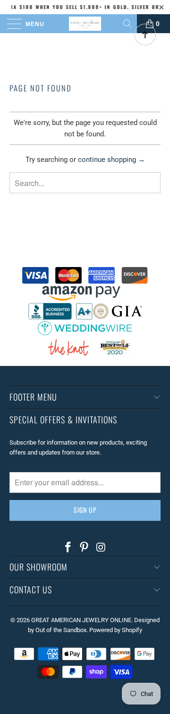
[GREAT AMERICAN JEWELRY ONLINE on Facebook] (68, 548)
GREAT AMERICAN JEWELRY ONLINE (81, 620)
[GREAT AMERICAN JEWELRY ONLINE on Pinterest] (84, 548)
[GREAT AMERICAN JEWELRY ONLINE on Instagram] (101, 548)
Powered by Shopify (115, 630)
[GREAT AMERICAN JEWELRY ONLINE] (85, 23)
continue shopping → (111, 159)
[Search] (128, 23)
